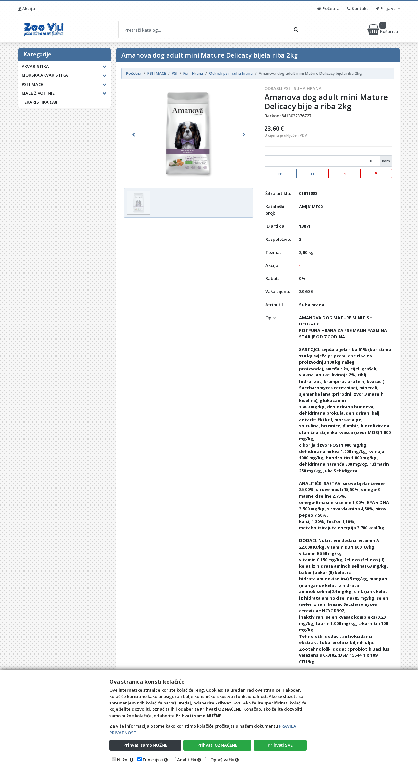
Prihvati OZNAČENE (217, 745)
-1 (344, 173)
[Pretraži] (296, 29)
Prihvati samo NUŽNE (145, 745)
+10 (280, 173)
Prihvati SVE (280, 745)
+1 (312, 173)
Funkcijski (153, 760)
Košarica (389, 29)
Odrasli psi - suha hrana (293, 88)
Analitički (186, 760)
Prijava (388, 8)
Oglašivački (222, 760)
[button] (133, 135)
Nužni (123, 760)
